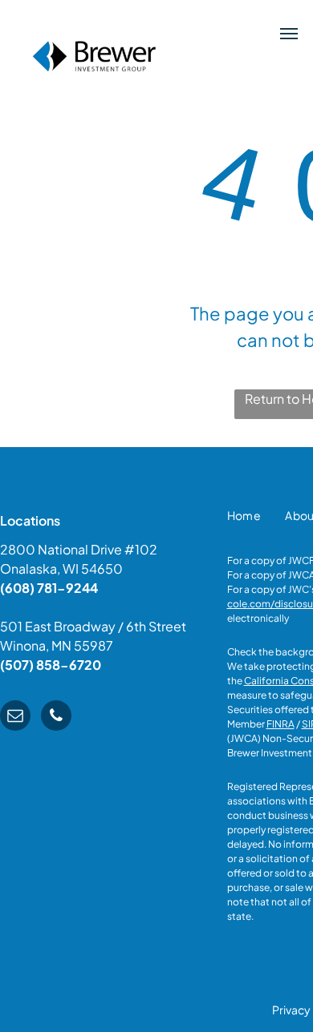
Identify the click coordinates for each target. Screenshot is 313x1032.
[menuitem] (244, 515)
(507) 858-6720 (50, 664)
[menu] (289, 34)
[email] (15, 717)
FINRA (280, 724)
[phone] (56, 717)
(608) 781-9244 (49, 587)
